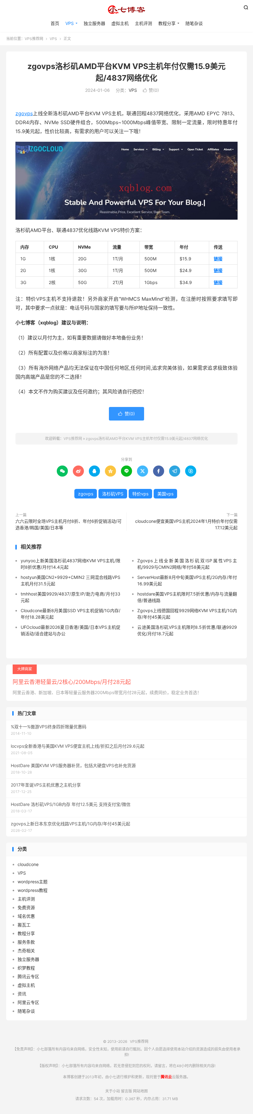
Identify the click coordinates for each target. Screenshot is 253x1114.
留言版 (126, 1091)
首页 (55, 23)
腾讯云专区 (28, 976)
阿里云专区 (28, 1002)
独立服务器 (94, 23)
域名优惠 (26, 916)
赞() (151, 90)
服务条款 (26, 942)
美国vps (165, 493)
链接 (218, 258)
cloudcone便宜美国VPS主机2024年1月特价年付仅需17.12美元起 (186, 524)
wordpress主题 (33, 881)
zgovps (24, 113)
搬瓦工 (24, 924)
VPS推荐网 (126, 9)
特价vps (140, 493)
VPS (69, 23)
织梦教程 (26, 967)
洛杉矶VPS (112, 493)
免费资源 (26, 907)
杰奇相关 (26, 950)
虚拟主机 (120, 23)
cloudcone (28, 864)
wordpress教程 (33, 890)
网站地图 (140, 1091)
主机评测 (143, 23)
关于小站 (112, 1091)
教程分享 (167, 23)
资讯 (22, 993)
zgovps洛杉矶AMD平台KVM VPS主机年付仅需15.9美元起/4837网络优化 (147, 438)
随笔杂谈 (194, 23)
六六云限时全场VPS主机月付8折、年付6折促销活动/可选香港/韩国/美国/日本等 (68, 524)
